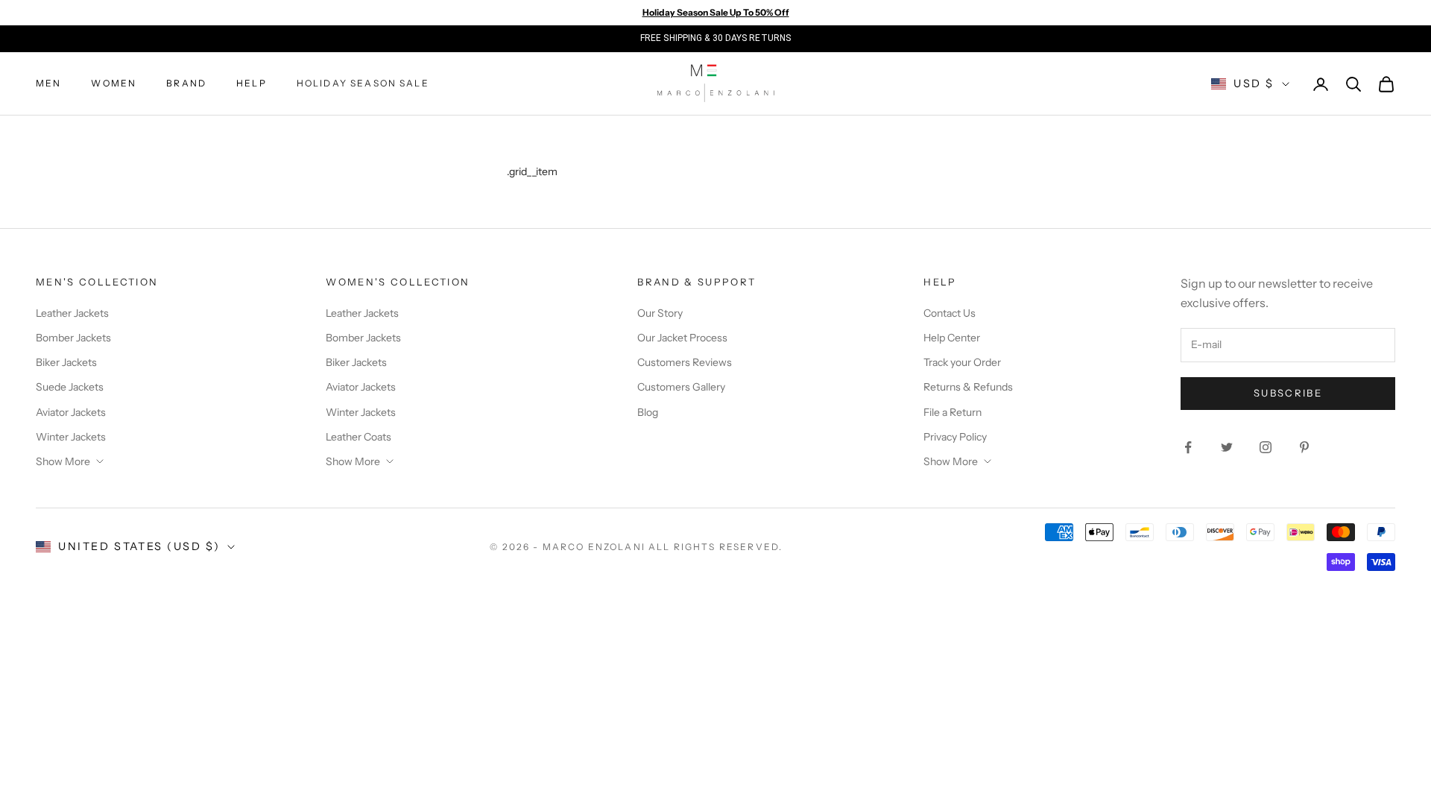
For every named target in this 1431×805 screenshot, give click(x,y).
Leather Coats (358, 436)
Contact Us (949, 313)
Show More (63, 461)
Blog (647, 412)
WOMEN (113, 83)
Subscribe (1288, 393)
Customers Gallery (681, 387)
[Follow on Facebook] (1188, 447)
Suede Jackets (70, 387)
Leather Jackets (72, 313)
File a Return (952, 412)
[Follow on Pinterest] (1304, 447)
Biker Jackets (66, 362)
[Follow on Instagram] (1265, 447)
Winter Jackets (71, 436)
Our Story (660, 313)
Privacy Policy (955, 436)
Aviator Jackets (71, 412)
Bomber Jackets (73, 337)
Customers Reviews (684, 362)
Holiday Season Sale (363, 83)
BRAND (186, 83)
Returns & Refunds (968, 387)
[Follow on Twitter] (1226, 447)
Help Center (951, 337)
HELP (251, 83)
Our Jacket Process (682, 337)
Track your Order (962, 362)
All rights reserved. (715, 546)
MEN (48, 83)
